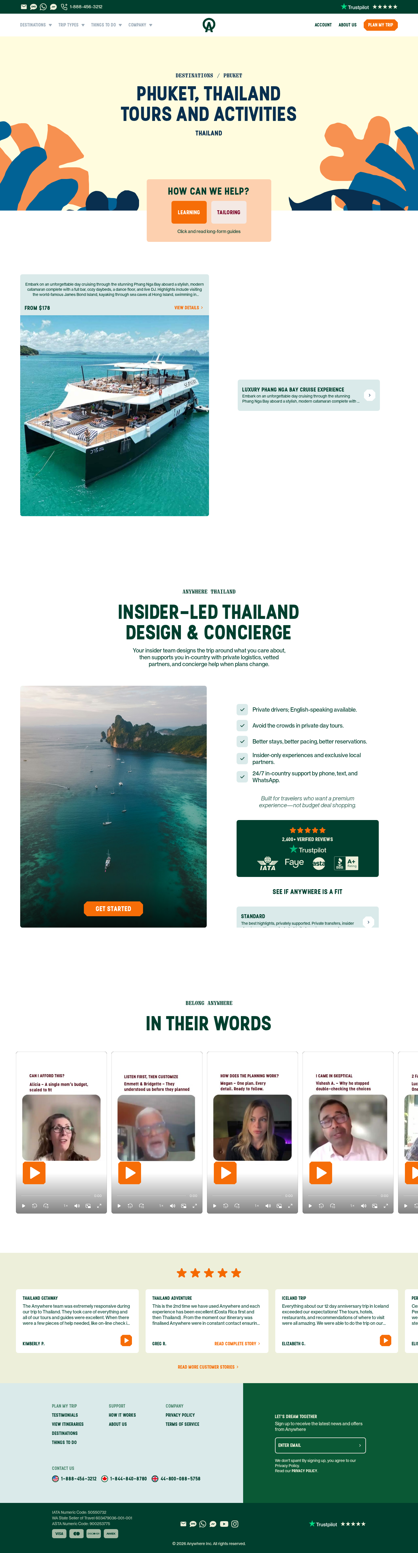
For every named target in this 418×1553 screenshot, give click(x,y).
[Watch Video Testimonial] (126, 1340)
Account (323, 25)
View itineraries (68, 1424)
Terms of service (182, 1424)
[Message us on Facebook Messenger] (53, 7)
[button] (23, 1205)
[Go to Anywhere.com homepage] (209, 25)
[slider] (21, 1196)
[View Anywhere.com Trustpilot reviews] (369, 7)
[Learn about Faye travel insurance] (294, 863)
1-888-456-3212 (86, 6)
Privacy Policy (304, 1470)
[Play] (34, 1172)
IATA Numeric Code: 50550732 (79, 1512)
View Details (187, 308)
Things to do (64, 1442)
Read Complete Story (235, 1344)
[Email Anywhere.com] (23, 6)
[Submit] (360, 1445)
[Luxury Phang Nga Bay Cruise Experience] (369, 395)
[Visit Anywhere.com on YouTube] (224, 1524)
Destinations (65, 1433)
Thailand (209, 133)
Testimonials (65, 1415)
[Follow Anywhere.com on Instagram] (234, 1524)
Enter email (289, 1445)
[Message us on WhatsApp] (43, 6)
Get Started (113, 909)
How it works (122, 1415)
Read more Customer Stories (206, 1367)
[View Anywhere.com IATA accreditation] (267, 863)
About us (348, 25)
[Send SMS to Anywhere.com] (33, 6)
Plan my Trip (380, 25)
